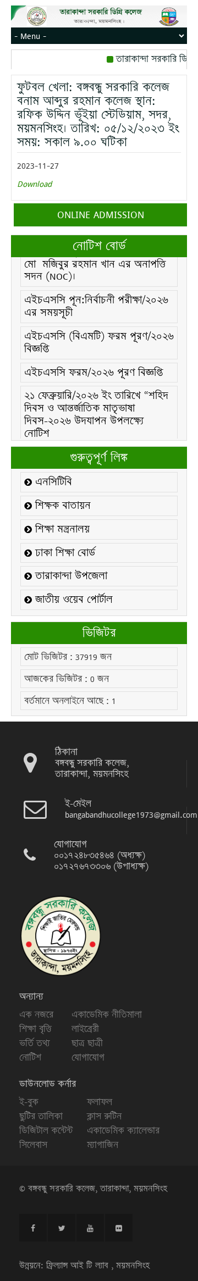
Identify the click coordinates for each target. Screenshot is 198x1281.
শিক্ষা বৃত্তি (35, 1029)
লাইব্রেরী (85, 1029)
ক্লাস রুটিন (104, 1116)
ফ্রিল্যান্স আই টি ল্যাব (77, 1265)
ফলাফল (99, 1102)
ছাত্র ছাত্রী (87, 1043)
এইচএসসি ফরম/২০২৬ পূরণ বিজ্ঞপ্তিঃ (95, 362)
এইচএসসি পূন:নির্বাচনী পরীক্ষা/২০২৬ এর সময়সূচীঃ (96, 295)
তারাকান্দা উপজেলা (69, 576)
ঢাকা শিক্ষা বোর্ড (63, 553)
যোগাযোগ (88, 1057)
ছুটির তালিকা (41, 1116)
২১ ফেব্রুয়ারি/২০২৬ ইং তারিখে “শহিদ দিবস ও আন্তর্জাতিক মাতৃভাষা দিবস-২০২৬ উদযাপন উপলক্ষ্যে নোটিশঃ (96, 404)
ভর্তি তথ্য (34, 1043)
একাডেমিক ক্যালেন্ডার (123, 1130)
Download (34, 184)
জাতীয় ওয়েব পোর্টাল (72, 600)
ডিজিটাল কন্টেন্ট (46, 1130)
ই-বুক (28, 1102)
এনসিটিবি (52, 482)
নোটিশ (30, 1057)
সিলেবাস (33, 1145)
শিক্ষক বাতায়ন (61, 506)
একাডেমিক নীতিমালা (107, 1014)
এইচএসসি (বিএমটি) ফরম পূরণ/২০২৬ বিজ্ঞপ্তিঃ (99, 332)
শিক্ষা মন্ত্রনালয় (61, 529)
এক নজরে (36, 1014)
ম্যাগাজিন (102, 1145)
